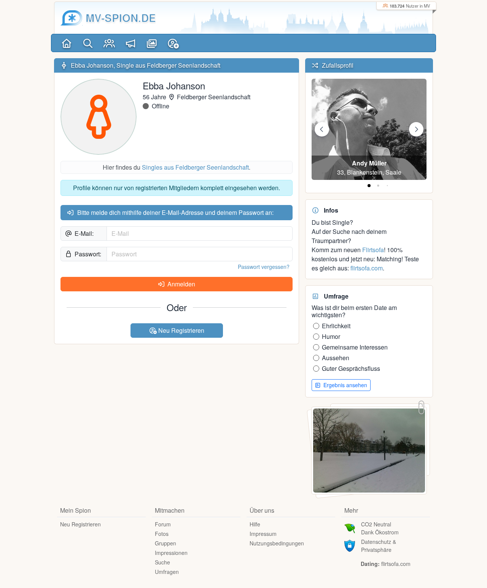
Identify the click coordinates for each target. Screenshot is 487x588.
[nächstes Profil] (416, 129)
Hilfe (255, 524)
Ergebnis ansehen (344, 385)
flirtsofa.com (366, 268)
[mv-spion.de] (71, 17)
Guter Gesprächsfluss (351, 368)
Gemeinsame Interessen (355, 347)
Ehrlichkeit (336, 325)
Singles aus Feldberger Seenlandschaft (195, 167)
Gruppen (165, 543)
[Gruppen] (109, 43)
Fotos (162, 533)
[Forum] (130, 43)
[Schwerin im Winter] (369, 449)
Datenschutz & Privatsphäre (378, 545)
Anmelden (180, 284)
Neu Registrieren (180, 330)
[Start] (66, 43)
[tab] (369, 185)
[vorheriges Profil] (322, 129)
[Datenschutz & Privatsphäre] (349, 545)
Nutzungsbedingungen (277, 543)
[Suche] (88, 43)
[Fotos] (152, 43)
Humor (331, 336)
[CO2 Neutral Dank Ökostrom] (349, 527)
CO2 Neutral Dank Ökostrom (380, 528)
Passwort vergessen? (264, 266)
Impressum (263, 533)
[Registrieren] (173, 43)
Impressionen (171, 552)
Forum (163, 524)
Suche (162, 562)
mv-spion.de (121, 17)
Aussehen (335, 357)
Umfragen (167, 571)
